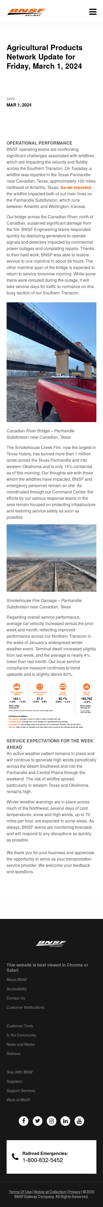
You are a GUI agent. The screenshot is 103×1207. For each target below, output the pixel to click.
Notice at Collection (50, 1192)
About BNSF (17, 979)
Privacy (74, 1192)
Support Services (21, 1090)
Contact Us (16, 998)
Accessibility (17, 989)
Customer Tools (20, 1026)
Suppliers (14, 1081)
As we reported (75, 187)
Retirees (14, 1053)
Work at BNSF (18, 1100)
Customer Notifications (25, 1007)
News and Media (21, 1044)
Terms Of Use (20, 1192)
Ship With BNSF (20, 1072)
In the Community (21, 1035)
